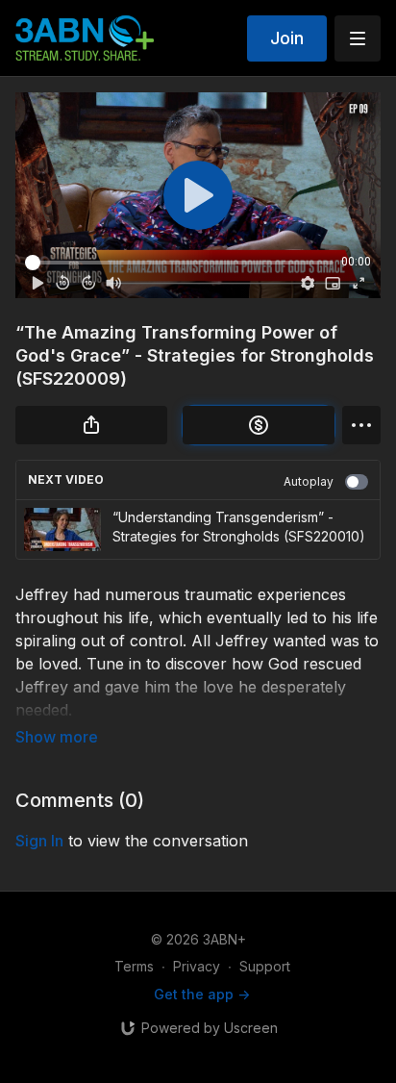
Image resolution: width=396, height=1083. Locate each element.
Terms (134, 966)
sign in (39, 840)
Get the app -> (202, 994)
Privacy (196, 966)
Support (264, 966)
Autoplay (309, 481)
